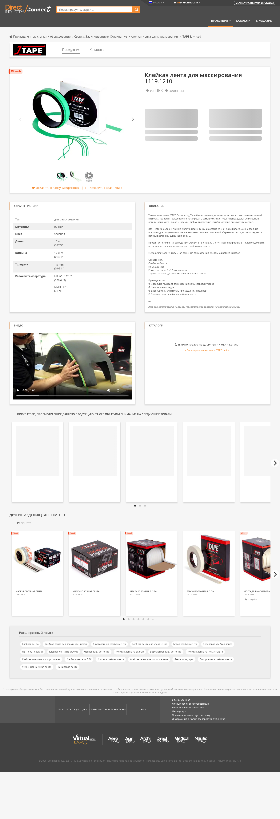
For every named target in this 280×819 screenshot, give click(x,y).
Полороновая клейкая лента (216, 659)
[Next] (133, 119)
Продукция (219, 21)
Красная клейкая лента (111, 659)
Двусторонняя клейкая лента (109, 644)
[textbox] (94, 9)
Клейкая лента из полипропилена (41, 659)
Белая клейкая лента (185, 644)
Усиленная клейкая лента (36, 667)
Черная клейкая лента (97, 651)
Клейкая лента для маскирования (149, 659)
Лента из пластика (32, 651)
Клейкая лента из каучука (63, 651)
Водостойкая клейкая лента (166, 651)
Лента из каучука (184, 659)
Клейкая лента (30, 644)
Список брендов (181, 700)
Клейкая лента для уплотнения (149, 644)
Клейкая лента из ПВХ (78, 659)
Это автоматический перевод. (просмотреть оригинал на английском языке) (194, 307)
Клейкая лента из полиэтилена (205, 651)
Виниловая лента (68, 667)
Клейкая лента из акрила (130, 651)
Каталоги (243, 21)
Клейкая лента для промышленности (66, 644)
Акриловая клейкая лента (217, 644)
